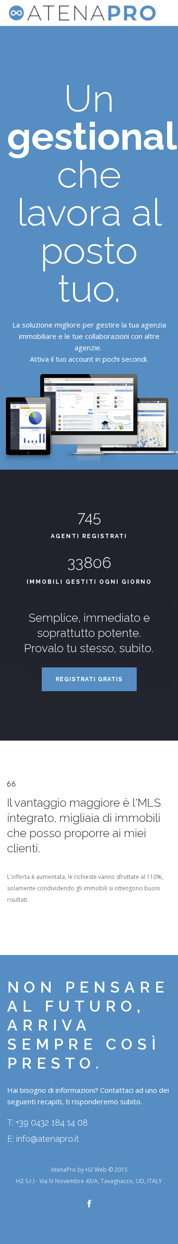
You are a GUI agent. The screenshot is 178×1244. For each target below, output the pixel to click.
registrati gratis (89, 679)
